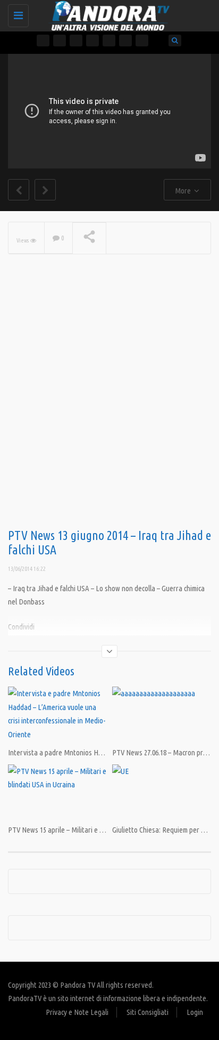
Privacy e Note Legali (77, 1012)
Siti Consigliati (148, 1012)
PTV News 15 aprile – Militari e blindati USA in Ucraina (87, 829)
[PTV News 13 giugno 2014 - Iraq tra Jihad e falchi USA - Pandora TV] (107, 13)
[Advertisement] (109, 408)
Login (195, 1012)
